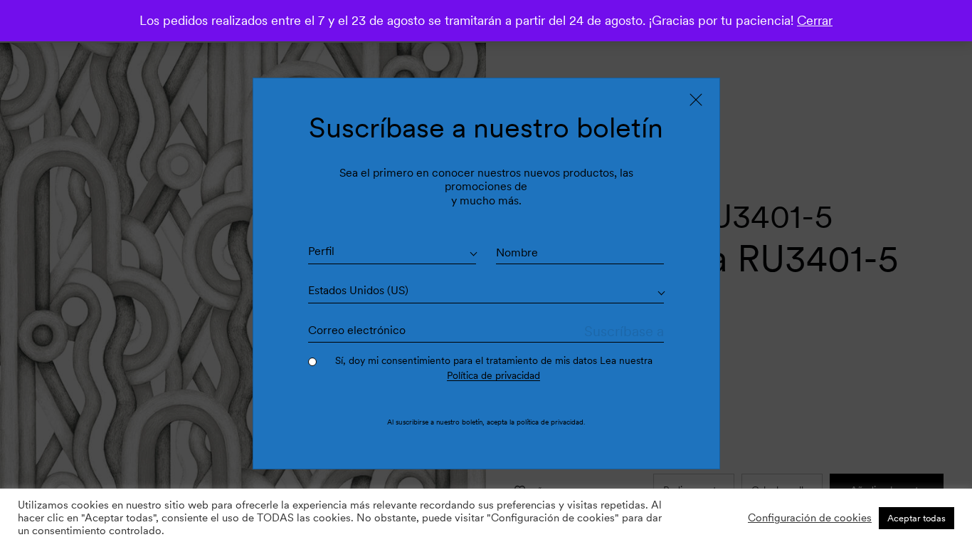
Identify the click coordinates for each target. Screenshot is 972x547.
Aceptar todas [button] (916, 518)
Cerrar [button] (815, 20)
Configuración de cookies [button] (810, 517)
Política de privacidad (493, 375)
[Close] (696, 99)
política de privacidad (550, 421)
